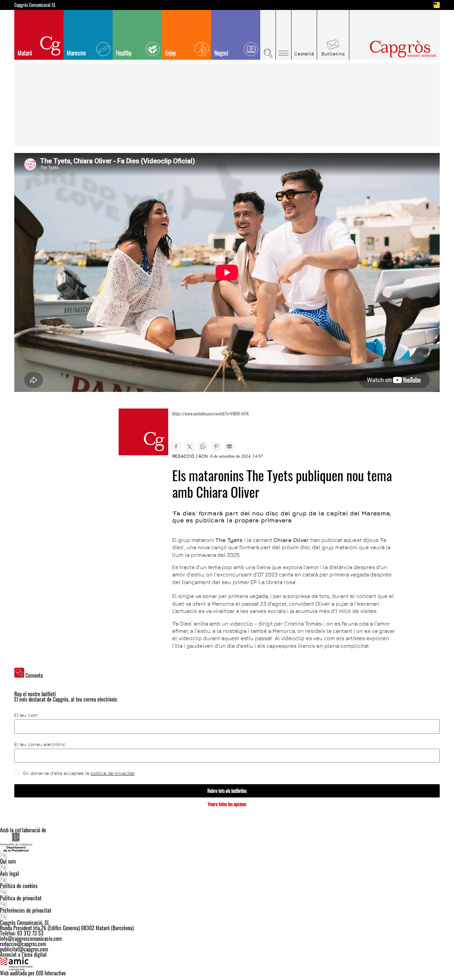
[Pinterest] (216, 446)
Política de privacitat (21, 898)
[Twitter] (189, 446)
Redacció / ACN (190, 456)
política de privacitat (112, 773)
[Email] (229, 446)
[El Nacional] (437, 5)
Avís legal (9, 873)
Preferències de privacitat (25, 910)
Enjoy (170, 52)
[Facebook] (176, 446)
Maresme (76, 52)
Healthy (124, 52)
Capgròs (389, 48)
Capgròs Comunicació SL (35, 5)
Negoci (221, 52)
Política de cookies (19, 886)
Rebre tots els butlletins (227, 790)
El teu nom (26, 715)
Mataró (25, 52)
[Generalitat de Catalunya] (227, 842)
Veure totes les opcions (227, 803)
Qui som (8, 861)
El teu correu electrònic (39, 744)
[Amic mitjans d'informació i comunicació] (227, 963)
